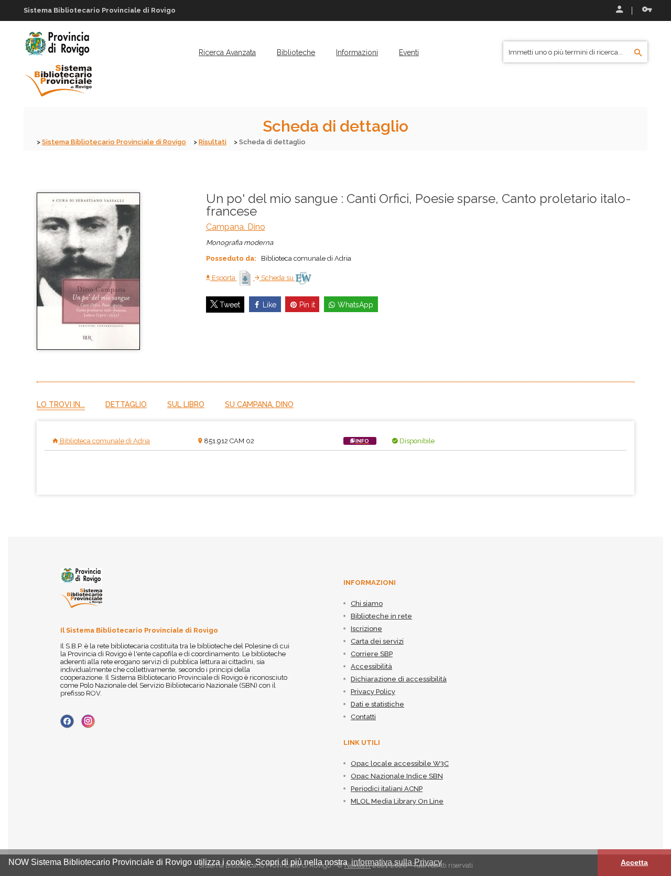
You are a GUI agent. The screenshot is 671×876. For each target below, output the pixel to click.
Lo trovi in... (61, 404)
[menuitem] (227, 52)
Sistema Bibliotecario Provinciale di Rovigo (114, 142)
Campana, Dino (235, 227)
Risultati (212, 142)
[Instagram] (88, 721)
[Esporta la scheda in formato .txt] (246, 278)
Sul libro (185, 404)
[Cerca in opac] (638, 53)
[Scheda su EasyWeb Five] (303, 278)
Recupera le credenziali (645, 10)
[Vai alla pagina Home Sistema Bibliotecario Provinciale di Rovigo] (58, 63)
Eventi (409, 52)
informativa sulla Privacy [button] (396, 862)
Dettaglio (126, 404)
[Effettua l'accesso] (618, 10)
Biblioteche (296, 52)
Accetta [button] (634, 862)
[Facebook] (67, 721)
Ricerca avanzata (227, 52)
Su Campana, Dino (259, 404)
